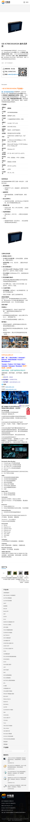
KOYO (4, 661)
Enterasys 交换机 (7, 624)
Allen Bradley (13, 357)
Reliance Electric (7, 699)
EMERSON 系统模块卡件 (8, 622)
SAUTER (5, 707)
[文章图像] (5, 758)
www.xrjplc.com (10, 387)
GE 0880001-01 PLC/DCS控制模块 (26, 579)
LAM (4, 667)
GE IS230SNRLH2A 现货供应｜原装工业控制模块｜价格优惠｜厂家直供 (17, 786)
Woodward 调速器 (7, 733)
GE (6, 357)
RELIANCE (5, 696)
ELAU (4, 619)
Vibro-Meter (6, 728)
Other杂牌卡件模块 (7, 691)
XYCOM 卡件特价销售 (8, 736)
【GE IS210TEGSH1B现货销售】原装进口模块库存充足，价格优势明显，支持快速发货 (17, 759)
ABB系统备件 (6, 592)
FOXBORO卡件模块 (7, 632)
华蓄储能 (5, 744)
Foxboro (10, 364)
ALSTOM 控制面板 (7, 598)
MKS (4, 672)
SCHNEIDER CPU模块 (8, 709)
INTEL (4, 651)
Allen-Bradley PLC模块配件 (9, 595)
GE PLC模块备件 (9, 63)
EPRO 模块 (5, 627)
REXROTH (5, 701)
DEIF (4, 614)
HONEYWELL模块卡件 (8, 643)
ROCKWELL (6, 704)
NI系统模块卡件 (7, 688)
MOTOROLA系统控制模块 (9, 680)
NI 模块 (5, 685)
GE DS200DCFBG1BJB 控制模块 (18, 578)
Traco (4, 723)
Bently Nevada (12, 359)
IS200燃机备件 (6, 653)
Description (4, 84)
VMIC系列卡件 (6, 731)
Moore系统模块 (7, 677)
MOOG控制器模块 (7, 675)
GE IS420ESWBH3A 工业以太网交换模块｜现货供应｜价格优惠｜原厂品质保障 (17, 772)
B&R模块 (5, 606)
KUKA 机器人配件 (7, 664)
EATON (5, 616)
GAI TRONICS (6, 635)
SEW (4, 712)
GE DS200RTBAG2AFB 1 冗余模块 (12, 578)
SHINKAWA (6, 715)
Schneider (4, 366)
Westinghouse (6, 361)
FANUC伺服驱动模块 (8, 630)
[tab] (15, 83)
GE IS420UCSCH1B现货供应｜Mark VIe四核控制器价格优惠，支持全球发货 (17, 766)
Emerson (4, 359)
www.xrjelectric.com (11, 389)
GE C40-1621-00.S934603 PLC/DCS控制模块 (22, 579)
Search (25, 751)
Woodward (19, 366)
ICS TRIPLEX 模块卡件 (8, 648)
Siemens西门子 (6, 717)
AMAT (4, 603)
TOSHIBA (5, 720)
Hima (23, 364)
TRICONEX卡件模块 (7, 725)
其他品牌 (5, 741)
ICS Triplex (17, 364)
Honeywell (21, 357)
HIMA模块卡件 (6, 640)
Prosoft (20, 359)
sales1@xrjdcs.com (14, 74)
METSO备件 (6, 669)
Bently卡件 (5, 611)
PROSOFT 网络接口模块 (8, 693)
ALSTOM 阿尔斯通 (7, 600)
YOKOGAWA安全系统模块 (9, 739)
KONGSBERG (6, 659)
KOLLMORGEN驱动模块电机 (9, 656)
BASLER (5, 608)
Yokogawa (12, 366)
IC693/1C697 (6, 646)
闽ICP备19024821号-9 (17, 820)
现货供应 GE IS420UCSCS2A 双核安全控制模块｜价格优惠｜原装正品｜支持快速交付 (17, 779)
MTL (4, 683)
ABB (3, 357)
